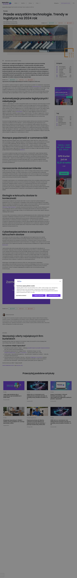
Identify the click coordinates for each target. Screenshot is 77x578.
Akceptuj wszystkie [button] (53, 295)
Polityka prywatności (39, 292)
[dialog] (38, 289)
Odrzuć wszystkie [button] (38, 295)
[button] (21, 295)
